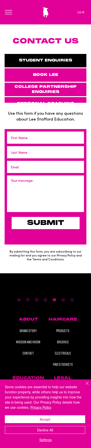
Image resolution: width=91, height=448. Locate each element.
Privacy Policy (40, 407)
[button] (28, 319)
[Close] (84, 386)
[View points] (37, 5)
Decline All (45, 430)
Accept (45, 419)
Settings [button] (45, 439)
